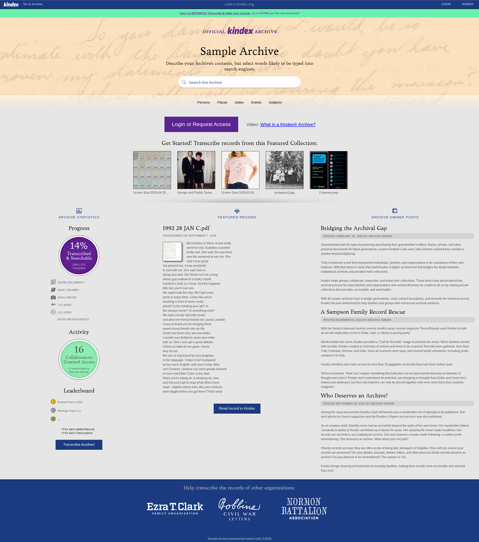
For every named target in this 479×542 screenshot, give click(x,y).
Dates (239, 102)
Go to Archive (32, 4)
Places (222, 102)
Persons (203, 102)
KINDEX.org (253, 538)
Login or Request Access (201, 124)
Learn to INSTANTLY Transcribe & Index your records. (215, 13)
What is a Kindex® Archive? (287, 124)
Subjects (275, 102)
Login (446, 4)
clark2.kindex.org (239, 4)
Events (256, 102)
